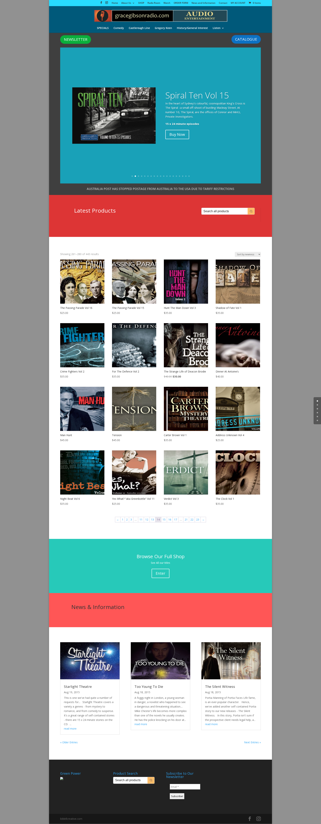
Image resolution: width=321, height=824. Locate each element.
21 (186, 519)
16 (179, 176)
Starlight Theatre (78, 686)
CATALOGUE (246, 39)
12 (167, 176)
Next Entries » (252, 742)
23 (197, 519)
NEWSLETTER (75, 39)
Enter (160, 573)
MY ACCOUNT (238, 3)
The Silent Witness (220, 686)
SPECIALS (103, 28)
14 (173, 176)
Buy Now (177, 134)
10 (160, 176)
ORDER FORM (181, 3)
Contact (223, 3)
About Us (126, 3)
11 (163, 176)
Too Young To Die (148, 686)
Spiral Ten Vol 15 (197, 95)
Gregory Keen (163, 28)
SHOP (141, 3)
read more (70, 728)
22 (191, 519)
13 (170, 176)
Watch (166, 3)
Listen (217, 28)
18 (186, 176)
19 (189, 176)
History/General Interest (192, 28)
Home (115, 3)
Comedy (119, 28)
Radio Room (153, 3)
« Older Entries (69, 742)
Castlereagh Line (139, 28)
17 (182, 176)
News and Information (203, 3)
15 (176, 176)
